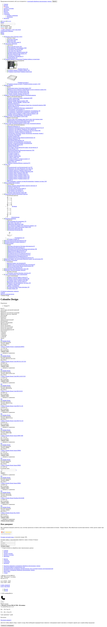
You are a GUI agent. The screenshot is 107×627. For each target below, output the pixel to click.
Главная (6, 4)
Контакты (6, 18)
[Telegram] (6, 589)
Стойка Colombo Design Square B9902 (11, 483)
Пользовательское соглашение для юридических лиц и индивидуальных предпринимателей (28, 568)
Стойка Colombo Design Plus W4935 (10, 513)
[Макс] (6, 590)
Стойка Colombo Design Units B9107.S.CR (12, 406)
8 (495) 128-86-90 (5, 585)
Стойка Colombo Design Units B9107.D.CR (12, 420)
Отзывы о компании (12, 15)
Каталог (6, 5)
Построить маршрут (6, 620)
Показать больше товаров (7, 520)
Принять (55, 1)
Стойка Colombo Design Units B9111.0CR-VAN (13, 376)
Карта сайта (7, 571)
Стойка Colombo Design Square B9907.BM (12, 435)
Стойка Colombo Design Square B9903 (11, 465)
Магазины (6, 10)
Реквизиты (10, 17)
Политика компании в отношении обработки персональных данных (22, 565)
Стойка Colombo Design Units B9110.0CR (12, 391)
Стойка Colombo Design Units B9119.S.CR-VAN (13, 361)
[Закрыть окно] (2, 602)
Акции (7, 7)
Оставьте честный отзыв (7, 537)
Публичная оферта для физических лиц (14, 567)
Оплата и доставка (9, 8)
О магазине (7, 14)
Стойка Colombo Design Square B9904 (11, 450)
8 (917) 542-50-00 (5, 586)
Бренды (6, 11)
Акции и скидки (8, 553)
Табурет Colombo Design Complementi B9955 (12, 346)
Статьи (6, 573)
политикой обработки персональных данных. (39, 1)
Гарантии (6, 12)
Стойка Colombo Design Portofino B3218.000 (12, 498)
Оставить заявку (5, 546)
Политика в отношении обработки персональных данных (19, 570)
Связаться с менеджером (7, 625)
